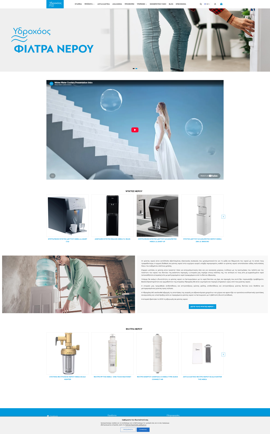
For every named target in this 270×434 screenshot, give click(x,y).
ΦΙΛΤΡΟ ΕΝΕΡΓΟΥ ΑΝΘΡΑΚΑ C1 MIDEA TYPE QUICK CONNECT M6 (157, 378)
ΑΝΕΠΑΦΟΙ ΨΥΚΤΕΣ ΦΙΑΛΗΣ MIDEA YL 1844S (112, 239)
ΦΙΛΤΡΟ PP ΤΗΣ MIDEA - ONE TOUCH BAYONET (112, 377)
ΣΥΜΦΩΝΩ (143, 429)
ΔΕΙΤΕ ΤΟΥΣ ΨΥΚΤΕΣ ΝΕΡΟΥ (202, 306)
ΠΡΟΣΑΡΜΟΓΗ (128, 429)
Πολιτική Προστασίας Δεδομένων (135, 425)
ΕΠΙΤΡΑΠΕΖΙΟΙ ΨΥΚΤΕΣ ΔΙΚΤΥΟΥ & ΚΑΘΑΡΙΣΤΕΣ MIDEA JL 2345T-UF (157, 240)
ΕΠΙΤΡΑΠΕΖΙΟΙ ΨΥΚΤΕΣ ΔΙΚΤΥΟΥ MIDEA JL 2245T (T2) (67, 240)
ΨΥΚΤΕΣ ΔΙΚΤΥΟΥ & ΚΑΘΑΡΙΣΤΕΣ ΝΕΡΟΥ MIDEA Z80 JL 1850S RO (202, 240)
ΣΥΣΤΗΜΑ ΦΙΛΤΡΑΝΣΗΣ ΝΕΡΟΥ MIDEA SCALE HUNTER (67, 378)
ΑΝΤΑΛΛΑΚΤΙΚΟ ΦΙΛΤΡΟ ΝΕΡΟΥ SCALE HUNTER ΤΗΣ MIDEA (202, 378)
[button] (47, 216)
